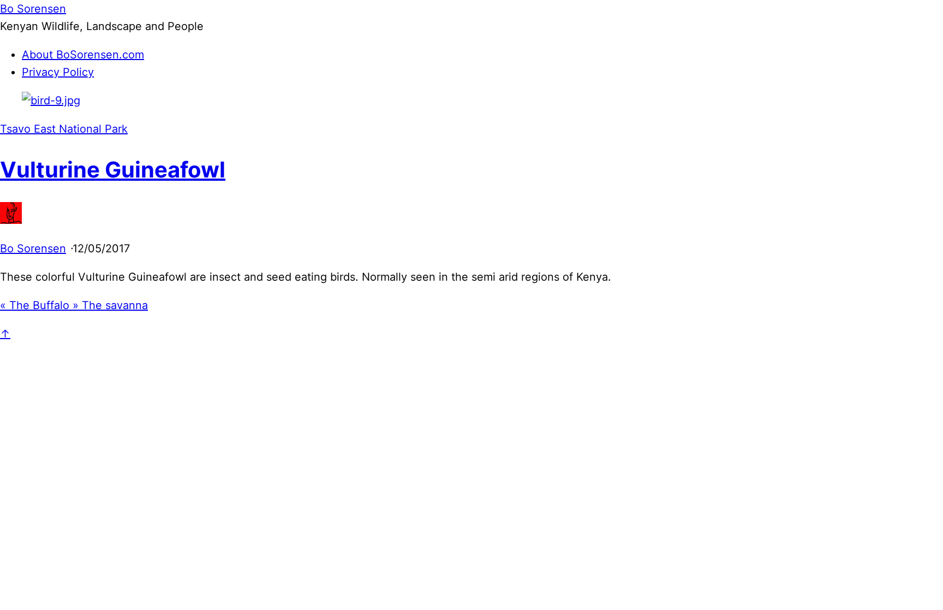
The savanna (110, 305)
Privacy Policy (58, 72)
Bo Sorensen (33, 248)
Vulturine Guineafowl (112, 169)
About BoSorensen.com (83, 54)
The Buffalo (36, 305)
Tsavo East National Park (64, 128)
